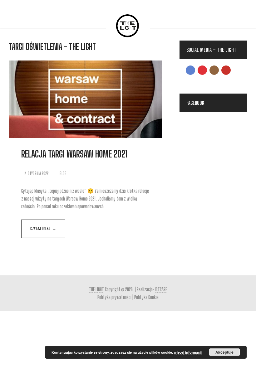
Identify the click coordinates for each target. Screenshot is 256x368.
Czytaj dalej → (43, 228)
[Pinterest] (202, 70)
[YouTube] (226, 70)
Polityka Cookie (146, 297)
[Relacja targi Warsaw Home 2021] (85, 99)
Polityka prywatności (114, 297)
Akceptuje (224, 352)
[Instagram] (214, 70)
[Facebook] (190, 70)
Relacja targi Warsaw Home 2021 (74, 153)
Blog (63, 173)
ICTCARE (161, 289)
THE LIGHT (96, 289)
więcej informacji (188, 352)
